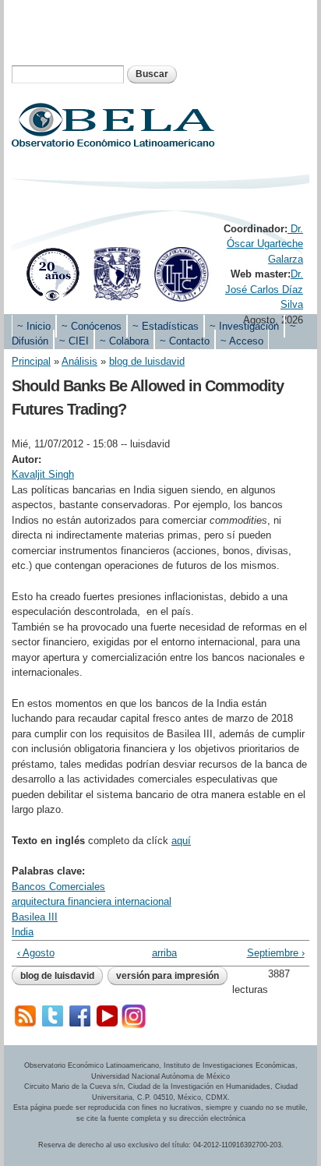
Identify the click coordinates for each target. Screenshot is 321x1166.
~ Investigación (244, 326)
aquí (181, 840)
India (23, 932)
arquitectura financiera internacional (91, 901)
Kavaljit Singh (43, 474)
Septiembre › (276, 953)
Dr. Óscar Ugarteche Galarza (265, 244)
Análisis (79, 361)
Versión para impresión (167, 975)
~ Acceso (241, 341)
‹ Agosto (36, 953)
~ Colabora (124, 341)
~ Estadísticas (165, 326)
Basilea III (35, 917)
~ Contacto (185, 341)
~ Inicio (34, 326)
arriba (158, 953)
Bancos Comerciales (58, 886)
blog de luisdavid (147, 361)
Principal (31, 361)
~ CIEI (74, 341)
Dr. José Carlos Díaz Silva (264, 289)
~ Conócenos (92, 326)
